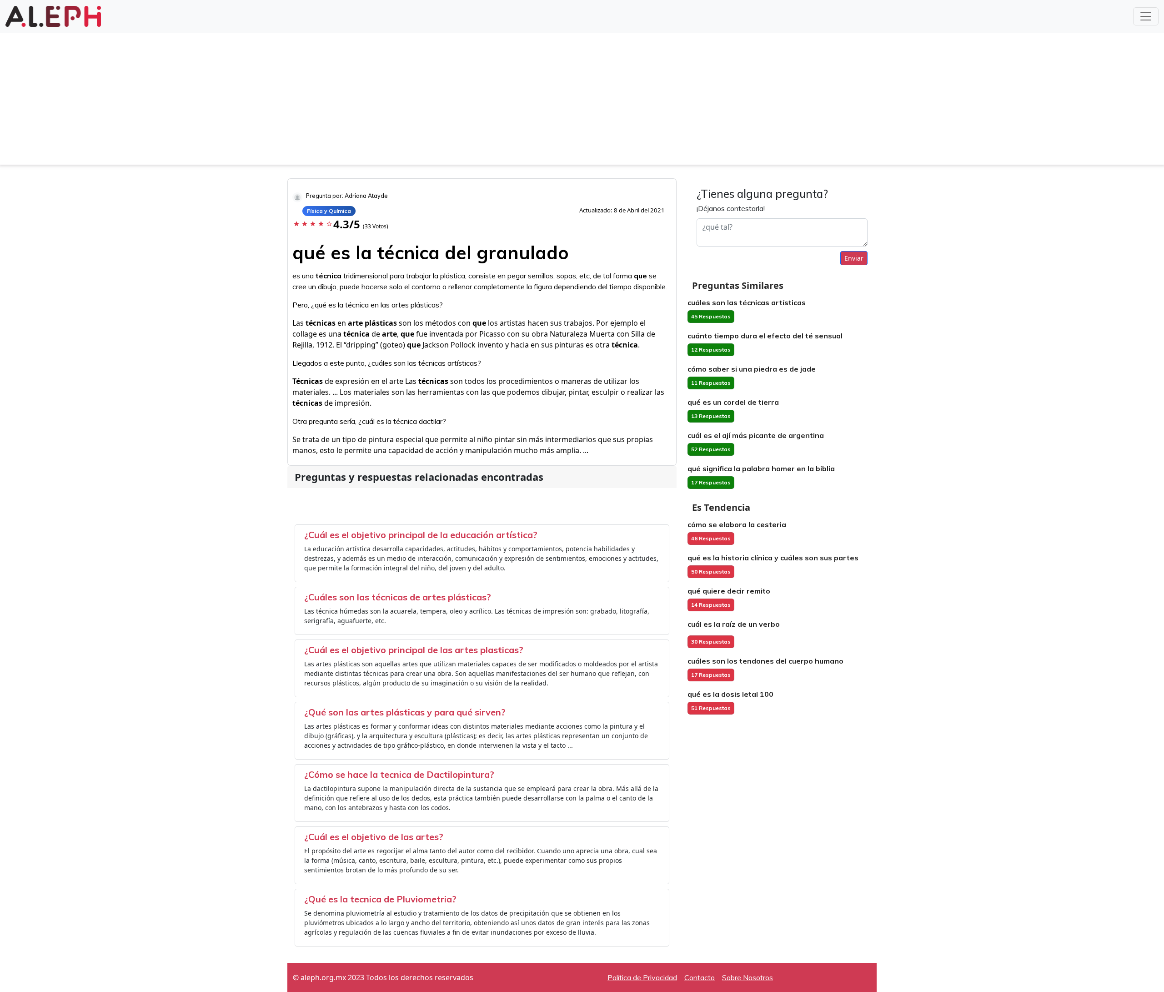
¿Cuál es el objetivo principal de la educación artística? (420, 534)
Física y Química (329, 210)
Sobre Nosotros (747, 977)
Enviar (853, 258)
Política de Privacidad (642, 977)
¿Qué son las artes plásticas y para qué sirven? (405, 712)
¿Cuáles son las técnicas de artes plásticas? (397, 597)
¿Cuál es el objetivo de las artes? (373, 836)
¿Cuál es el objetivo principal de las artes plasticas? (413, 649)
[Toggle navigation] (1146, 16)
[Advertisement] (582, 101)
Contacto (699, 977)
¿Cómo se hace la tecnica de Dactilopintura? (399, 774)
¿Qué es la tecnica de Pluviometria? (380, 899)
